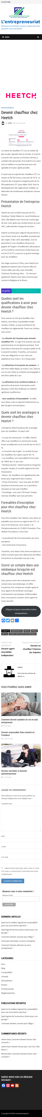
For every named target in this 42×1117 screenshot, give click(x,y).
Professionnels (7, 108)
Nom (3, 836)
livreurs (4, 984)
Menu (7, 37)
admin (10, 123)
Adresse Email (7, 895)
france (34, 631)
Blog (3, 968)
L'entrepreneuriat (22, 1113)
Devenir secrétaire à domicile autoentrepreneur (14, 772)
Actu (3, 964)
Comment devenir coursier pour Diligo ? (17, 937)
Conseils (4, 976)
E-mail (4, 847)
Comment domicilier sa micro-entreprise (18, 941)
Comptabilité (6, 972)
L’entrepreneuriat (20, 21)
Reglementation (8, 993)
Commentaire (7, 804)
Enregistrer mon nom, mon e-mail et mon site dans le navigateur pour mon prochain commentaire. (20, 871)
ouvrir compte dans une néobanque (22, 634)
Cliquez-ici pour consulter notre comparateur (21, 611)
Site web (4, 857)
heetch (4, 634)
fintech (27, 631)
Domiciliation (6, 980)
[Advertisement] (21, 62)
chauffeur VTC (16, 631)
